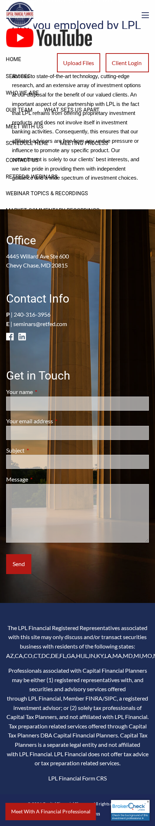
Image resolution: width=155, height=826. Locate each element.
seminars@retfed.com (40, 323)
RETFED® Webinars (32, 177)
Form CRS (94, 778)
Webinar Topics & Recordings (47, 193)
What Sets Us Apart (71, 110)
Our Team (19, 110)
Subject (41, 450)
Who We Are (22, 93)
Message (43, 479)
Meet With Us (24, 126)
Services (18, 76)
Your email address (55, 421)
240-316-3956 (32, 314)
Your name (45, 391)
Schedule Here (27, 143)
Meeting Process (84, 143)
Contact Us (22, 160)
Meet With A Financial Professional (50, 811)
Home (13, 59)
